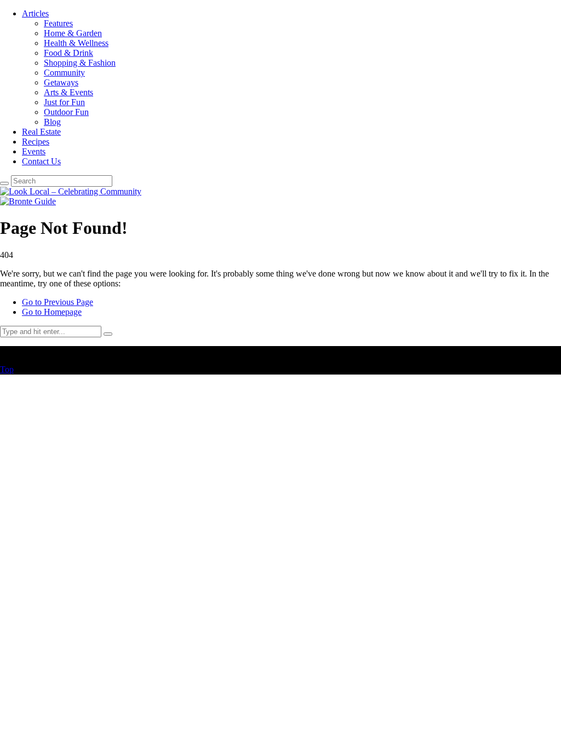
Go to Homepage (52, 312)
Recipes (35, 141)
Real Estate (41, 131)
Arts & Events (68, 92)
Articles (35, 13)
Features (58, 23)
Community (64, 72)
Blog (52, 121)
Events (33, 151)
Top (7, 369)
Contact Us (41, 161)
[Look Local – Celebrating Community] (70, 191)
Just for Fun (64, 102)
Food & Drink (68, 52)
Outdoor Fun (66, 112)
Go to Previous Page (57, 302)
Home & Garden (73, 33)
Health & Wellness (76, 43)
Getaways (61, 82)
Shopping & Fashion (80, 62)
